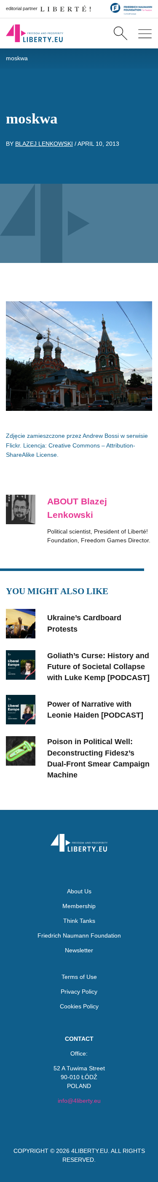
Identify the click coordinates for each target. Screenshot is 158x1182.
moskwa (17, 58)
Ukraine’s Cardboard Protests (84, 623)
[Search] (120, 33)
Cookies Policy (79, 1006)
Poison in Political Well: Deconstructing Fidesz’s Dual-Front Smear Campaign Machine (98, 758)
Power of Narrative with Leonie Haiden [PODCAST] (95, 709)
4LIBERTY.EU (89, 1150)
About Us (79, 891)
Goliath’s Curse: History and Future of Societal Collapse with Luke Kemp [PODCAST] (98, 666)
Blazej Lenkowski (44, 143)
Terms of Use (79, 976)
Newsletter (79, 950)
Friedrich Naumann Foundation (79, 935)
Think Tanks (79, 920)
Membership (79, 906)
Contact (79, 1038)
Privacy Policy (79, 991)
